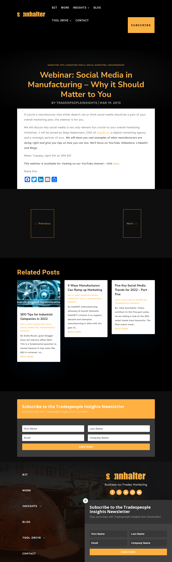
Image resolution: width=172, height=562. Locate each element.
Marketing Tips (56, 65)
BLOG (97, 7)
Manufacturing (89, 295)
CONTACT (82, 20)
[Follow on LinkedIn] (125, 492)
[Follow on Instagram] (132, 492)
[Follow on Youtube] (139, 492)
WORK (65, 7)
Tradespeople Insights (127, 303)
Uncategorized (116, 65)
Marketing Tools (75, 65)
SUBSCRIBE (141, 25)
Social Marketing (96, 65)
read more (27, 356)
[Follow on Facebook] (112, 492)
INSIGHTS (80, 7)
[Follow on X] (119, 492)
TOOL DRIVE (60, 20)
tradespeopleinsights (76, 103)
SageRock (103, 132)
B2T (54, 7)
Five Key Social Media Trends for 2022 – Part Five (131, 289)
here (116, 163)
